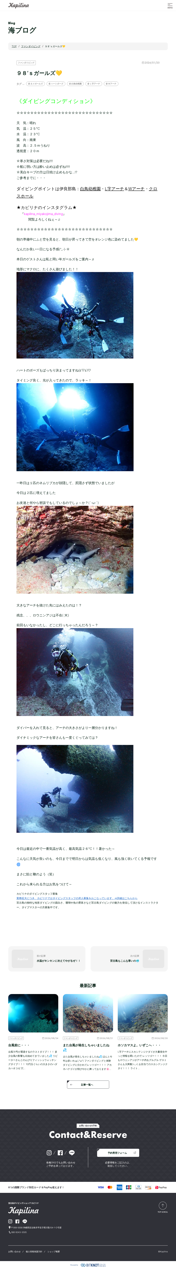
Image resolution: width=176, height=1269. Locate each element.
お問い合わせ (14, 1251)
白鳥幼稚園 (76, 83)
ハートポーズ (57, 83)
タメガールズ (36, 83)
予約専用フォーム (117, 1152)
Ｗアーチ (112, 83)
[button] (170, 5)
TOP (14, 46)
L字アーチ (114, 188)
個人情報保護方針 (34, 1251)
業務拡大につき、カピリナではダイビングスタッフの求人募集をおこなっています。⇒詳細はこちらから (77, 898)
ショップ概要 (53, 1251)
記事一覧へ (87, 1084)
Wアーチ (136, 188)
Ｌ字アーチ (95, 83)
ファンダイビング (26, 62)
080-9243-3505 (19, 1232)
